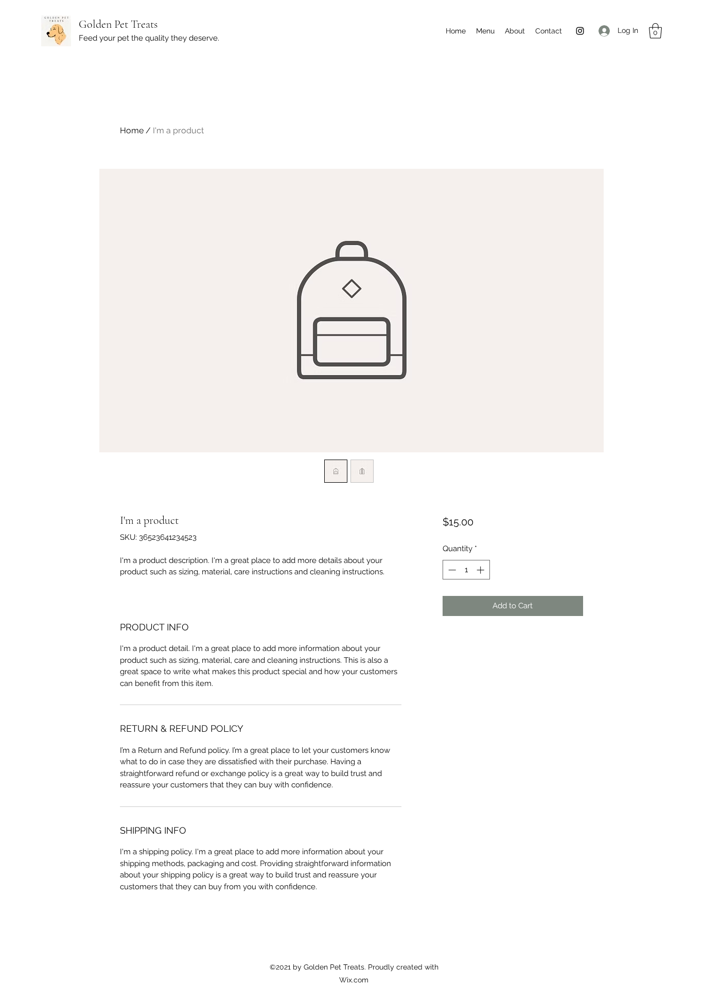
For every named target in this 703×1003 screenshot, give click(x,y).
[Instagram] (580, 31)
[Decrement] (451, 569)
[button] (655, 31)
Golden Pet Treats (118, 24)
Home (132, 130)
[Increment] (481, 569)
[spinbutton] (466, 569)
